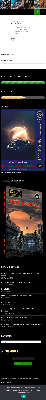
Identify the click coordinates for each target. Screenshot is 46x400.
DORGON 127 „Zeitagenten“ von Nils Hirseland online (21, 324)
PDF (9, 172)
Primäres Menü (43, 12)
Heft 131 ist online (8, 289)
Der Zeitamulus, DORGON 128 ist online (16, 318)
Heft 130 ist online (8, 302)
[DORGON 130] (23, 140)
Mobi (19, 172)
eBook (3, 172)
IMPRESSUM (6, 383)
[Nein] (43, 392)
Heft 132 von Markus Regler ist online (15, 282)
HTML (14, 172)
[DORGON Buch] (23, 222)
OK (23, 396)
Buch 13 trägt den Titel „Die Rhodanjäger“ (17, 295)
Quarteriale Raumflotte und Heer (21, 31)
